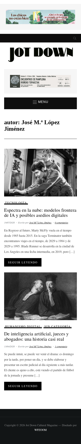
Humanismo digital (23, 326)
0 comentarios (61, 222)
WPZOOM (40, 430)
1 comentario (61, 346)
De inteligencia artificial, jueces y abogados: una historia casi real (36, 336)
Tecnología (16, 202)
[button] (40, 102)
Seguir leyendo (23, 262)
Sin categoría (57, 326)
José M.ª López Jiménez (40, 222)
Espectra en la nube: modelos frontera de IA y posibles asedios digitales (40, 212)
